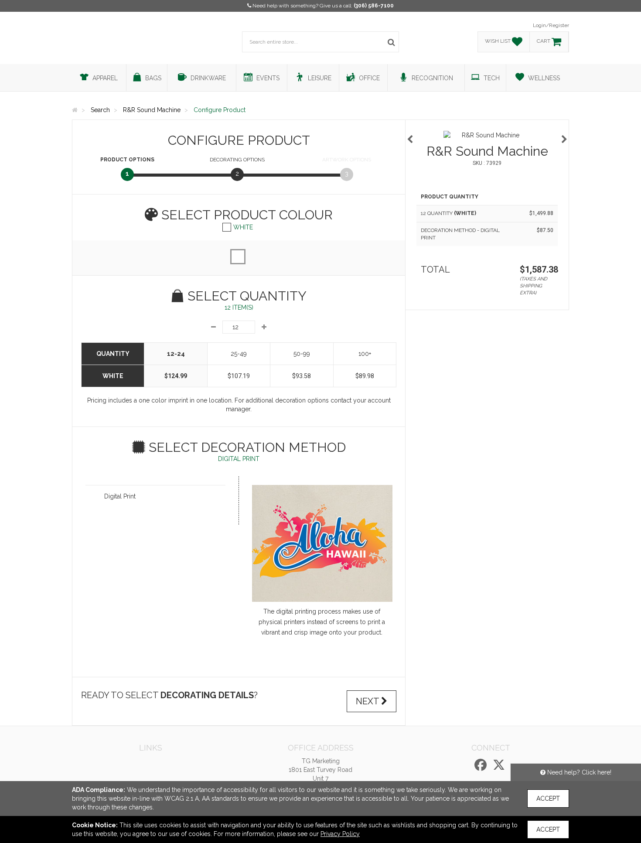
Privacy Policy (340, 833)
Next (368, 701)
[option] (487, 135)
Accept (548, 798)
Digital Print (120, 496)
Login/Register (551, 25)
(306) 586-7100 (374, 6)
